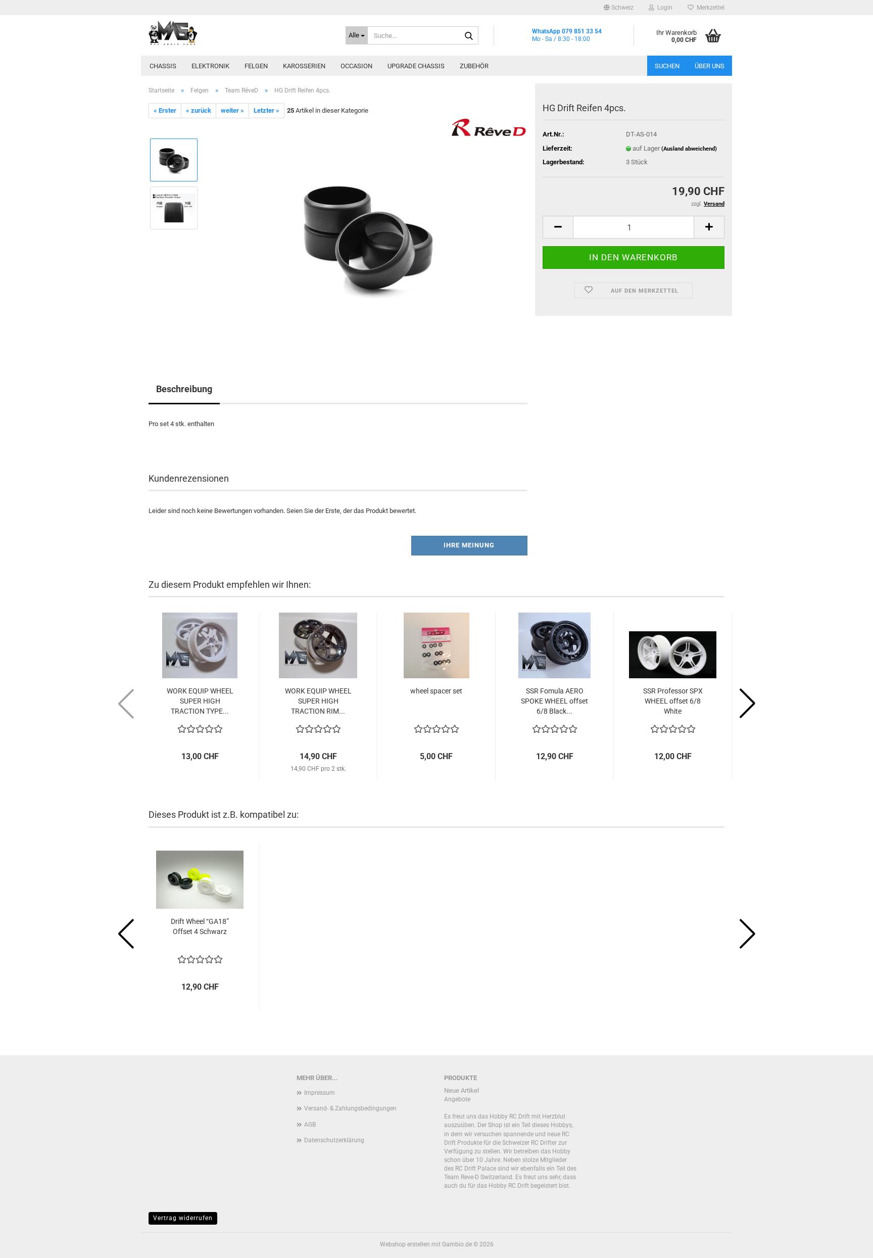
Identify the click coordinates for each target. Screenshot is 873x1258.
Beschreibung (184, 389)
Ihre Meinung (469, 545)
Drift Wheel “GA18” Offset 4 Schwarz (200, 926)
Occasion (356, 66)
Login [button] (663, 7)
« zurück (198, 110)
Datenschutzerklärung (334, 1140)
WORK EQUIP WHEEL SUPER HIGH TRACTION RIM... (318, 701)
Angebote (457, 1099)
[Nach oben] (845, 1242)
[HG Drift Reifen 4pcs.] (367, 232)
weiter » (232, 110)
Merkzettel (709, 7)
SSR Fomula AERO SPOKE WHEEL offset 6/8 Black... (554, 701)
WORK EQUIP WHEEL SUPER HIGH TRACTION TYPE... (200, 701)
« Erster (165, 110)
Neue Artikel (461, 1090)
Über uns (709, 66)
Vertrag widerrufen (183, 1218)
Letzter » (266, 110)
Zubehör (474, 66)
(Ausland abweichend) (689, 149)
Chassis (163, 66)
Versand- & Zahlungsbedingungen (350, 1108)
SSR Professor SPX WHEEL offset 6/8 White (673, 701)
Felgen (256, 66)
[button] (618, 7)
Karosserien (304, 66)
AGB (310, 1124)
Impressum (319, 1092)
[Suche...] (468, 36)
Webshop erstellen (405, 1244)
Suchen (667, 66)
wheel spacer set (436, 691)
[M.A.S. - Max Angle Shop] (239, 33)
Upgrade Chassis (416, 66)
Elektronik (210, 66)
